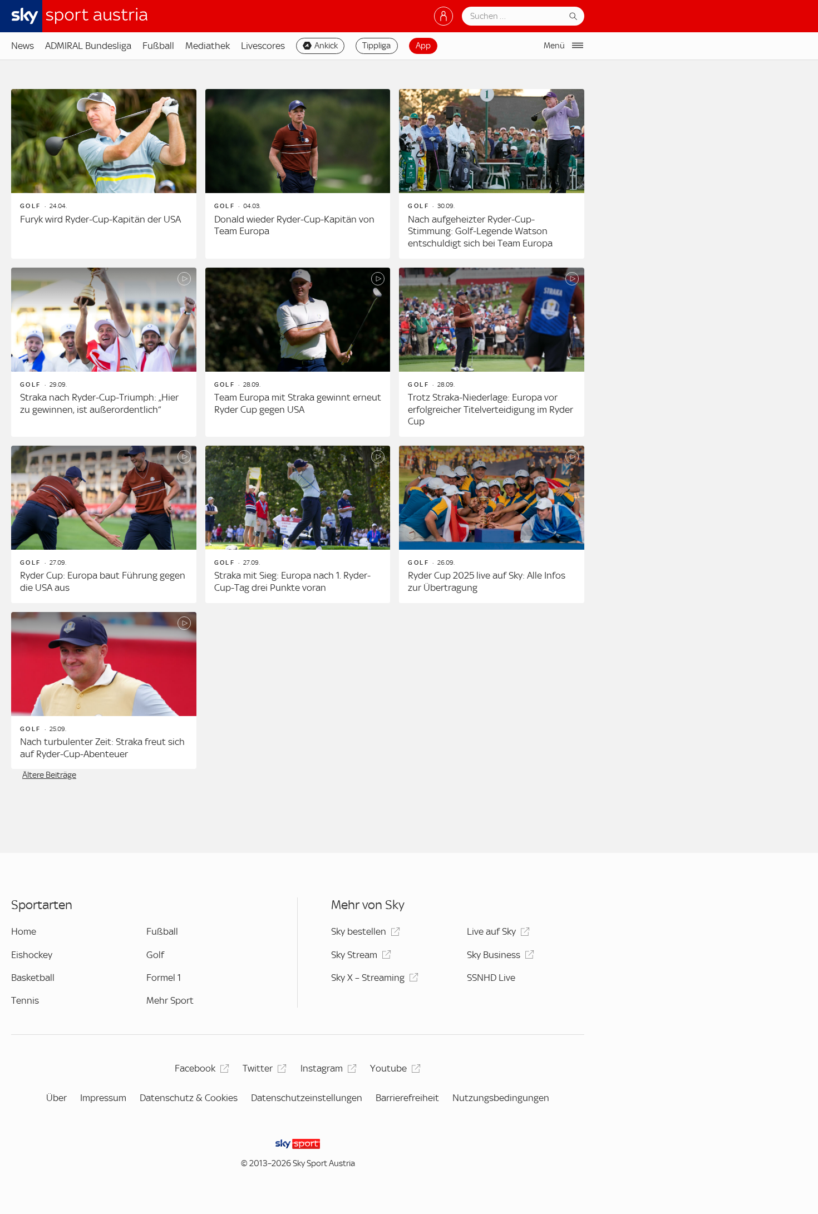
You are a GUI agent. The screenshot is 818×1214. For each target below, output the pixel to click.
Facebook (195, 1068)
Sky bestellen (358, 931)
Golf (155, 954)
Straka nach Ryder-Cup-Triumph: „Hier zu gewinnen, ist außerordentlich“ (99, 403)
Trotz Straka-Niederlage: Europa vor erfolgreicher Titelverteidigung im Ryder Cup (490, 409)
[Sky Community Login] (443, 16)
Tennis (25, 1000)
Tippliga (376, 46)
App (423, 46)
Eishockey (31, 954)
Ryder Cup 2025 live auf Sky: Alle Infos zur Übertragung (486, 581)
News (22, 45)
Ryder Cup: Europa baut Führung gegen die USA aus (102, 581)
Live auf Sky (491, 931)
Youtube (388, 1068)
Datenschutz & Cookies (189, 1097)
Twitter (258, 1068)
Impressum (103, 1097)
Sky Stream (354, 954)
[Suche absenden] (573, 16)
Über (56, 1097)
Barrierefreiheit (407, 1097)
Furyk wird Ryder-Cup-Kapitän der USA (100, 219)
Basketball (33, 977)
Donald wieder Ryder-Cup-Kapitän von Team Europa (294, 225)
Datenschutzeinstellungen (306, 1097)
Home (23, 931)
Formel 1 (163, 977)
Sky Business (493, 954)
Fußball (158, 45)
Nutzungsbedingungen (500, 1097)
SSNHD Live (491, 977)
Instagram (321, 1068)
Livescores (263, 45)
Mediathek (207, 45)
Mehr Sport (170, 1000)
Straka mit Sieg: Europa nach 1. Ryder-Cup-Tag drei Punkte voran (292, 581)
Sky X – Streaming (368, 977)
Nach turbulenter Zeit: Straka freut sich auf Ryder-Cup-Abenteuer (102, 747)
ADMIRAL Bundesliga (88, 45)
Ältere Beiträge (49, 775)
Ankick (326, 46)
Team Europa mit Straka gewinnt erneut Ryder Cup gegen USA (297, 403)
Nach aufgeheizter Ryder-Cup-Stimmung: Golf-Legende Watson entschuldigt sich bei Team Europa (480, 231)
